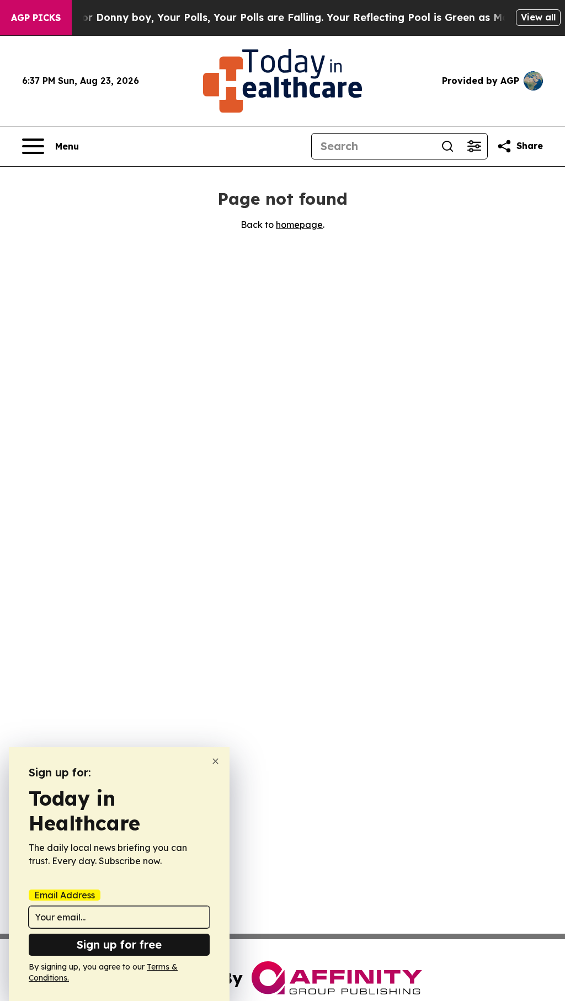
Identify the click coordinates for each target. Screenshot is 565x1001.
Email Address (64, 895)
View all (538, 17)
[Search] (447, 146)
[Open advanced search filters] (474, 146)
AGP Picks (36, 17)
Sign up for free (119, 944)
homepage (299, 224)
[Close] (215, 761)
